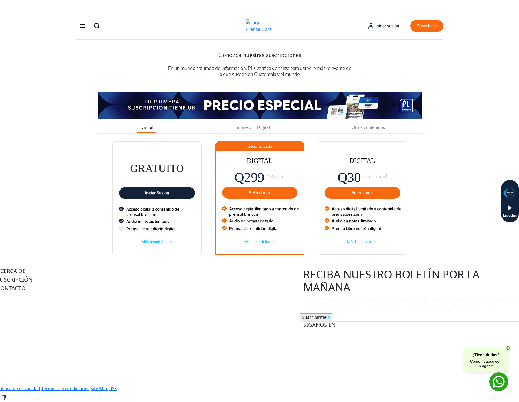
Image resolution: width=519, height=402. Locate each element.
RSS (113, 388)
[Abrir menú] (82, 26)
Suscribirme (315, 317)
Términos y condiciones (65, 388)
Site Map (99, 388)
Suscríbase (427, 25)
